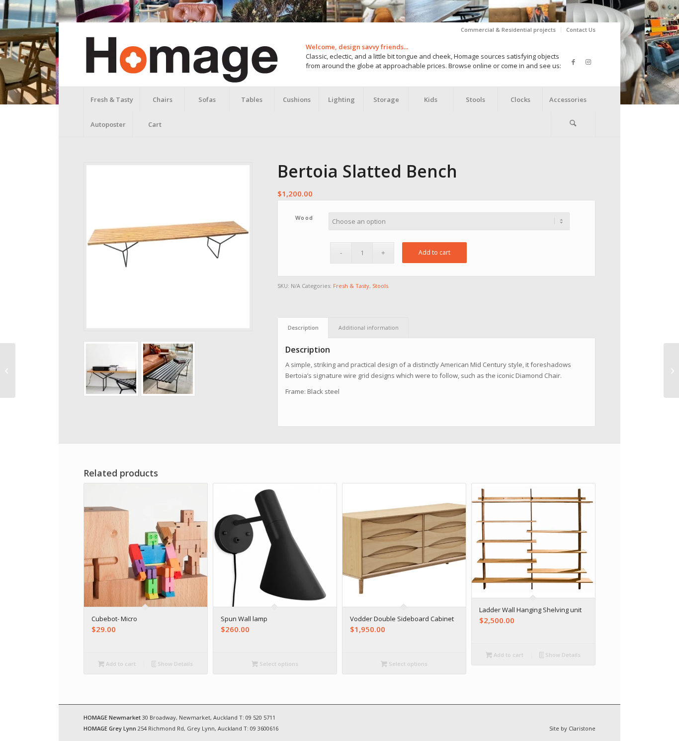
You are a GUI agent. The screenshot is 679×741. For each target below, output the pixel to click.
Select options (278, 663)
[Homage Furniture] (181, 62)
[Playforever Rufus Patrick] (671, 370)
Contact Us (580, 29)
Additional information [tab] (369, 327)
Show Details (174, 663)
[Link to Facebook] (573, 61)
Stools (380, 285)
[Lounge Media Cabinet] (7, 370)
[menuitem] (508, 29)
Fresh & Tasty (351, 285)
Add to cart (434, 252)
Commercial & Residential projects (508, 29)
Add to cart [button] (120, 663)
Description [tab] (303, 327)
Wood (304, 217)
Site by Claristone (572, 728)
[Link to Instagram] (588, 61)
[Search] (573, 124)
